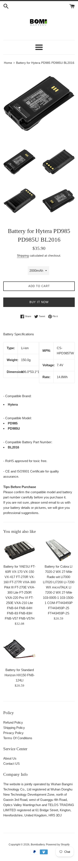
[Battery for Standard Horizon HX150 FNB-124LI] (19, 649)
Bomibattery (38, 844)
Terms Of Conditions (17, 738)
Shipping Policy (14, 727)
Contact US (11, 763)
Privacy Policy (13, 733)
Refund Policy (13, 722)
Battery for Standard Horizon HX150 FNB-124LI (20, 675)
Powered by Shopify (58, 844)
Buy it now (39, 302)
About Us (9, 758)
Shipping (23, 255)
